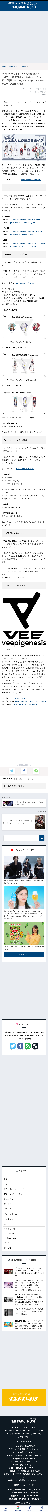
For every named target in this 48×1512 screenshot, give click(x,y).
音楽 (6, 1179)
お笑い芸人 (8, 1199)
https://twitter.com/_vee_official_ (26, 704)
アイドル (7, 1204)
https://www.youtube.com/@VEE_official (30, 701)
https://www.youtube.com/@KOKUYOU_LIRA (27, 243)
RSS (35, 1050)
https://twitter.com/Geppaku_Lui (21, 234)
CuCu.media (11, 1238)
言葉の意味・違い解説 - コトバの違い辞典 (24, 1499)
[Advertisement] (24, 37)
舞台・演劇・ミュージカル (15, 1189)
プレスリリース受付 (33, 1434)
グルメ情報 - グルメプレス (24, 1446)
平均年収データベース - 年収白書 (25, 1493)
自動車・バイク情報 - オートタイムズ (25, 1471)
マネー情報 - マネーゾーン (24, 1465)
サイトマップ (25, 1437)
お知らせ (7, 1248)
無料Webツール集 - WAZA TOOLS (24, 1496)
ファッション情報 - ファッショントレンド (24, 1455)
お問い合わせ (14, 1434)
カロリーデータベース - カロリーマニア (24, 1490)
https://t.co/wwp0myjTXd (25, 283)
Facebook (20, 1050)
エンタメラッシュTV (24, 954)
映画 (6, 1184)
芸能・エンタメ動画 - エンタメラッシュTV (25, 1480)
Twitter (13, 1050)
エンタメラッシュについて (25, 1427)
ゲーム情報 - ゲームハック (24, 1452)
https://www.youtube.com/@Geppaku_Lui (26, 231)
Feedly (28, 1050)
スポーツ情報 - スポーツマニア (25, 1462)
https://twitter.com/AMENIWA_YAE (22, 223)
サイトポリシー (37, 1430)
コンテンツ (8, 1219)
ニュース (7, 1224)
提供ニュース (9, 1229)
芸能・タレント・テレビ (23, 779)
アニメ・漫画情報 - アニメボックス (25, 1449)
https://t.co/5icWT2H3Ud (25, 469)
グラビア (7, 1209)
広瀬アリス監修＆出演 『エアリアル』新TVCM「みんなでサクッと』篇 (24, 948)
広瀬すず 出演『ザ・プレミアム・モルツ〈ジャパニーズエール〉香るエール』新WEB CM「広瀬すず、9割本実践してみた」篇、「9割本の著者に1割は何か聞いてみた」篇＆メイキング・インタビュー (24, 915)
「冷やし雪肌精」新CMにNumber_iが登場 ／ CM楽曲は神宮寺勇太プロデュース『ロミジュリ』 (23, 882)
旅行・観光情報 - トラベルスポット (25, 1468)
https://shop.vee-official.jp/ (31, 180)
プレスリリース (10, 1214)
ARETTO (10, 1234)
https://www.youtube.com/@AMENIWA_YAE (27, 219)
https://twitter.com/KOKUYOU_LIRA (22, 246)
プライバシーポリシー (16, 1430)
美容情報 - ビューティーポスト (25, 1459)
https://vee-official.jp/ (21, 698)
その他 (6, 1243)
